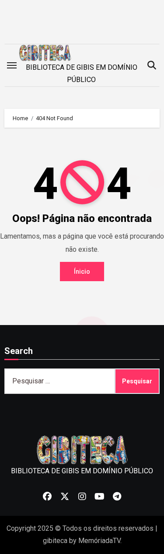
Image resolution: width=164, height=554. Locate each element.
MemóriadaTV (99, 540)
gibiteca (55, 540)
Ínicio (82, 271)
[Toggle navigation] (12, 65)
